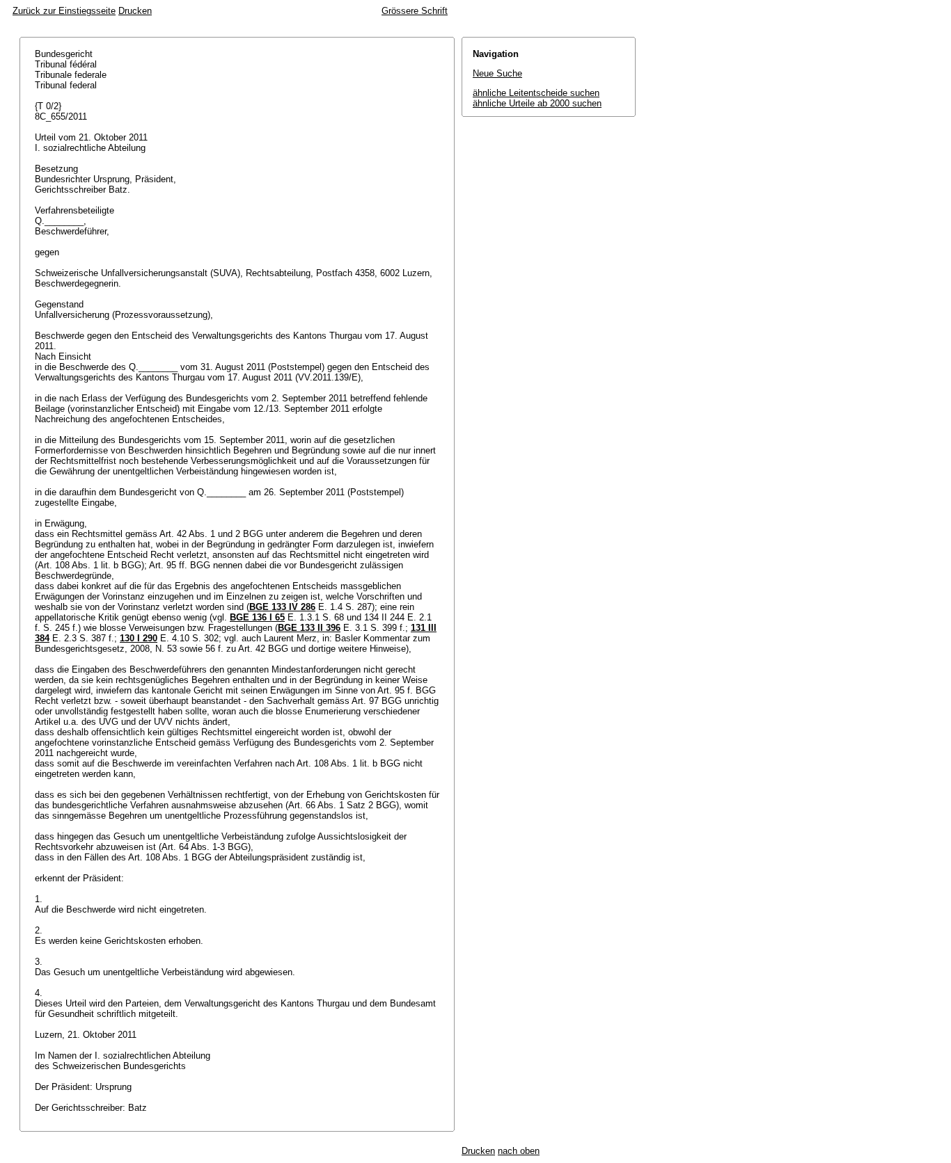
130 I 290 (138, 638)
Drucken (135, 11)
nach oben (519, 1151)
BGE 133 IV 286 (282, 607)
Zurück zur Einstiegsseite (64, 11)
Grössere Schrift (415, 11)
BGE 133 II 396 (309, 628)
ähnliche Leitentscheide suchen (536, 93)
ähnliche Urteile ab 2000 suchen (537, 103)
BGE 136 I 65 (257, 617)
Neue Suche (497, 73)
